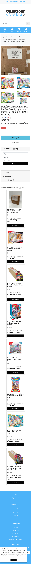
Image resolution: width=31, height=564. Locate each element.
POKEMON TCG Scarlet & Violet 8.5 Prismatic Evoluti (15, 248)
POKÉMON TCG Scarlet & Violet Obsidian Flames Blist (15, 395)
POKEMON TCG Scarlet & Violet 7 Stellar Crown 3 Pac (15, 359)
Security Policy (15, 536)
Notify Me (16, 138)
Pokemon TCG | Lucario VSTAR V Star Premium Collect (15, 432)
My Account (15, 498)
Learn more (18, 258)
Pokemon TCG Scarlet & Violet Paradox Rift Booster (15, 323)
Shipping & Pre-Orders (15, 539)
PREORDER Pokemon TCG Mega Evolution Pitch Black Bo (14, 468)
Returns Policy (15, 533)
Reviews (5, 180)
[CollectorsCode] (15, 13)
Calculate (16, 164)
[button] (15, 142)
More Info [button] (13, 559)
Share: (3, 117)
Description (6, 172)
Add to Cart (15, 225)
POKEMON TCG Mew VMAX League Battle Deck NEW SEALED (14, 210)
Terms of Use (15, 527)
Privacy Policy (15, 530)
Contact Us (15, 518)
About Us (15, 512)
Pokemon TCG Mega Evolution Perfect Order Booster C (15, 285)
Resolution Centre (15, 504)
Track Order (15, 501)
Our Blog (15, 515)
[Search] (28, 23)
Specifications (7, 176)
